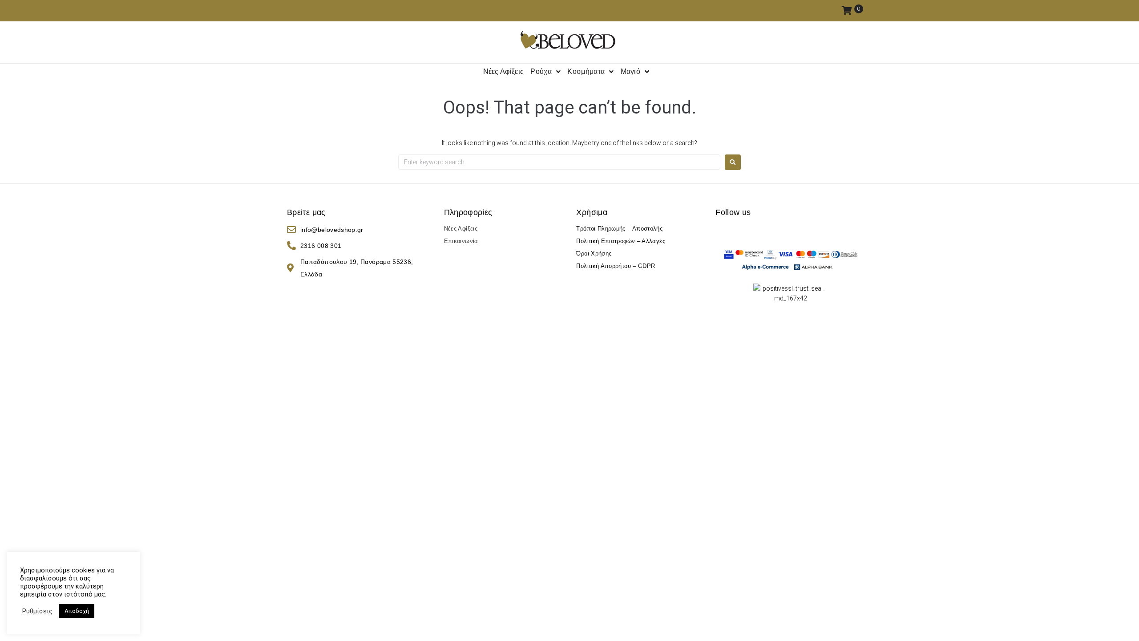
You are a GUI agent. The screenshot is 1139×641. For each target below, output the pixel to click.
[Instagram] (735, 229)
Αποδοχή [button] (77, 611)
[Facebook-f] (719, 229)
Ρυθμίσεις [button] (37, 611)
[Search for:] (559, 162)
